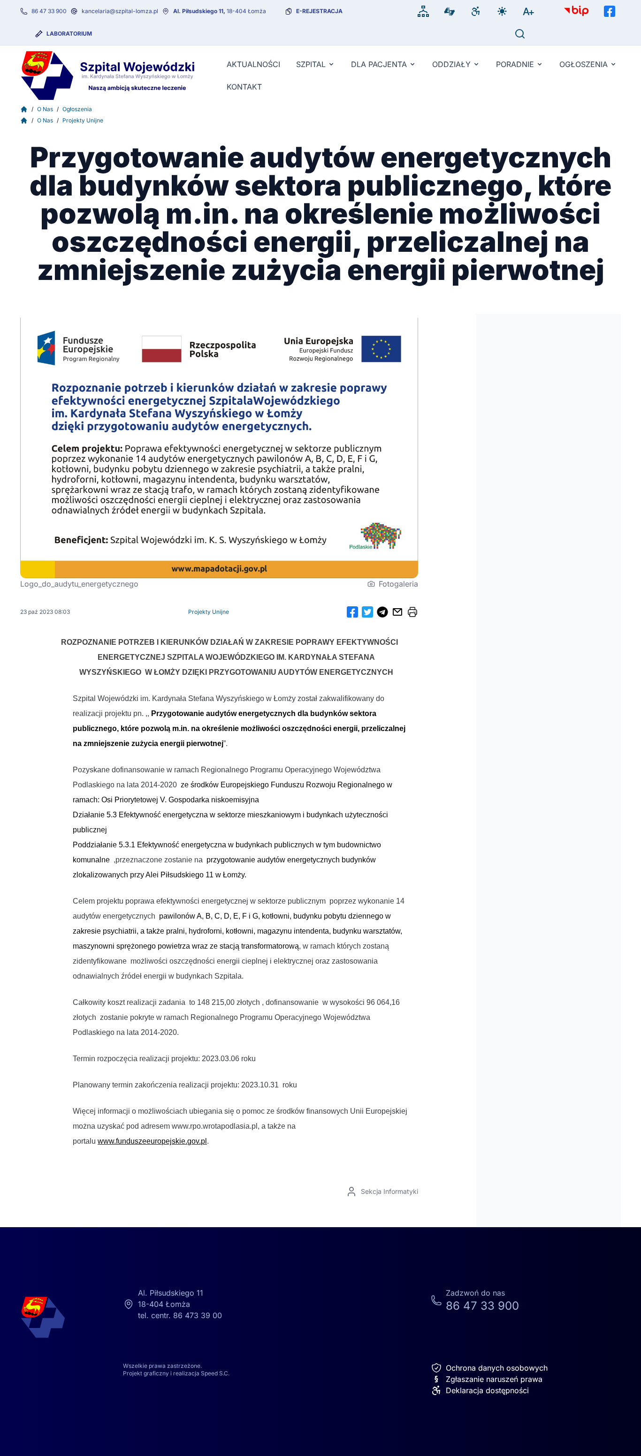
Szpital (311, 64)
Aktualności (253, 64)
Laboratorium (69, 33)
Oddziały (451, 64)
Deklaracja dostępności (487, 1390)
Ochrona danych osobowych (497, 1368)
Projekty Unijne (82, 120)
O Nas (45, 109)
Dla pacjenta (379, 64)
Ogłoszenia (583, 64)
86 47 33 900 (49, 11)
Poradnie (515, 64)
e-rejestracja (319, 11)
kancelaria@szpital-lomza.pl (120, 11)
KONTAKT (244, 86)
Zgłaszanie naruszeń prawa (488, 1379)
